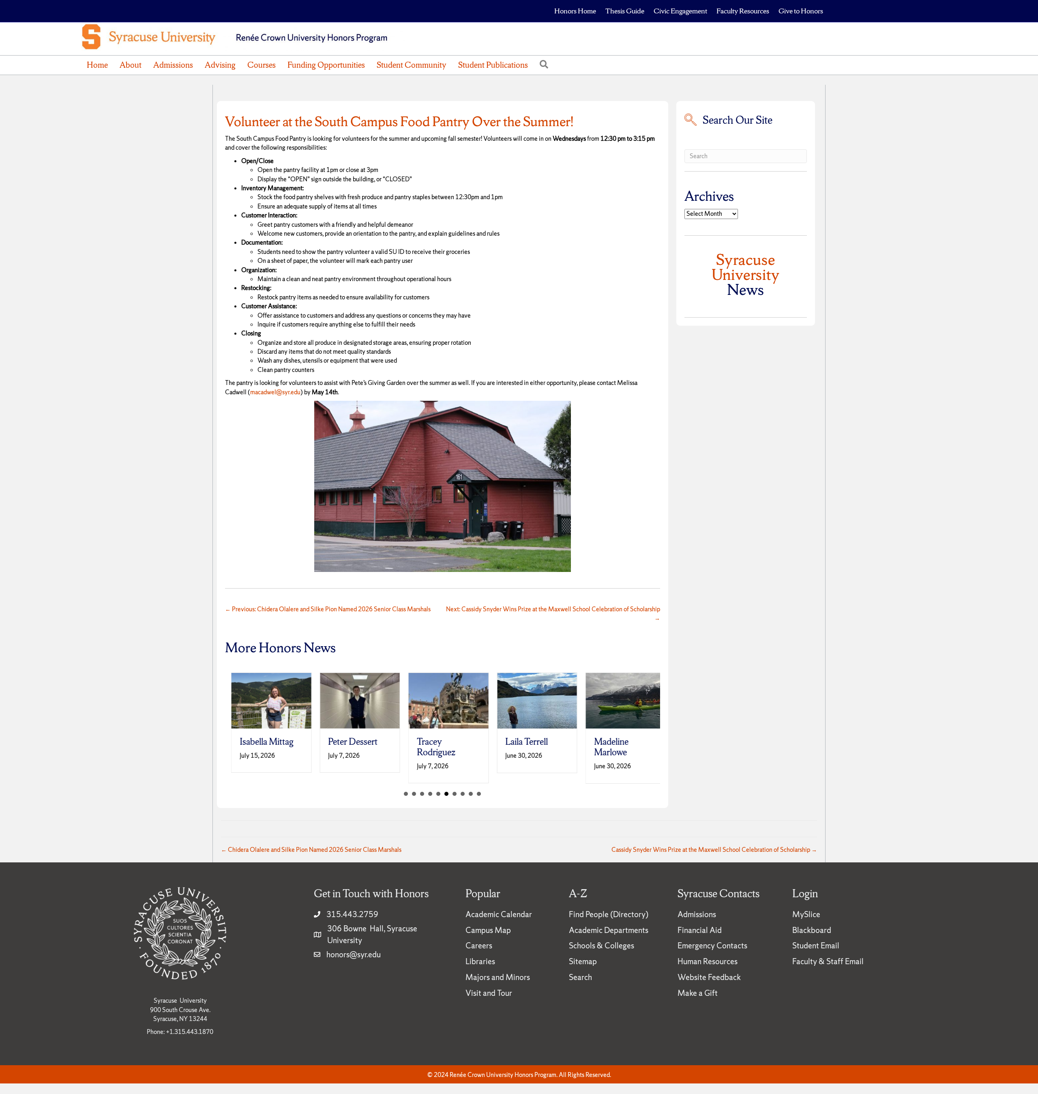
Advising (220, 65)
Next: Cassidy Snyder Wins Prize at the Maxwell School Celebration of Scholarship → (553, 613)
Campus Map (488, 930)
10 (479, 794)
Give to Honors (800, 10)
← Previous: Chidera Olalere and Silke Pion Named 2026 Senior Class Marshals (328, 609)
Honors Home (575, 10)
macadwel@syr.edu (275, 392)
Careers (478, 945)
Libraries (480, 961)
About (131, 65)
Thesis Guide (624, 10)
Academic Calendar (498, 914)
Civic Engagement (680, 10)
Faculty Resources (742, 10)
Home (97, 65)
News (746, 274)
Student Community (411, 65)
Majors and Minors (497, 977)
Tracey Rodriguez (430, 747)
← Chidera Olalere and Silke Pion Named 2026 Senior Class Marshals (311, 849)
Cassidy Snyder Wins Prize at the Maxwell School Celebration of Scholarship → (714, 849)
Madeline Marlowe (605, 747)
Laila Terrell (521, 742)
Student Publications (493, 65)
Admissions (173, 65)
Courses (261, 65)
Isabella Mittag (260, 742)
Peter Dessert (347, 742)
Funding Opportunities (326, 65)
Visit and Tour (488, 993)
